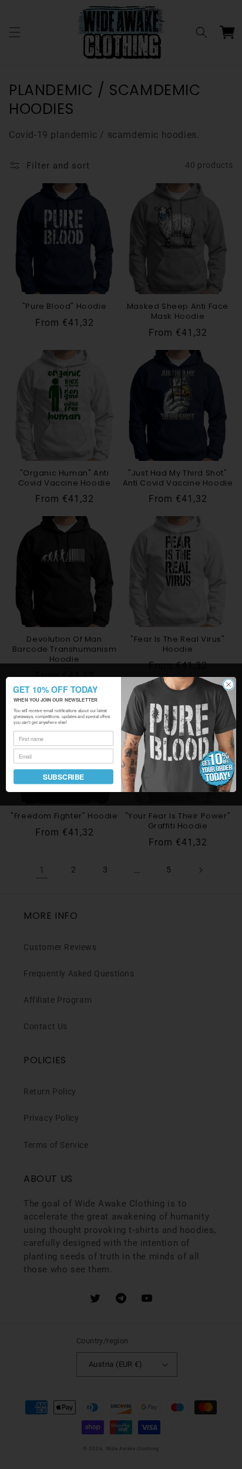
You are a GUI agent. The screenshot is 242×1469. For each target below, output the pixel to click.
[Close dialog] (228, 684)
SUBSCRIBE (63, 776)
